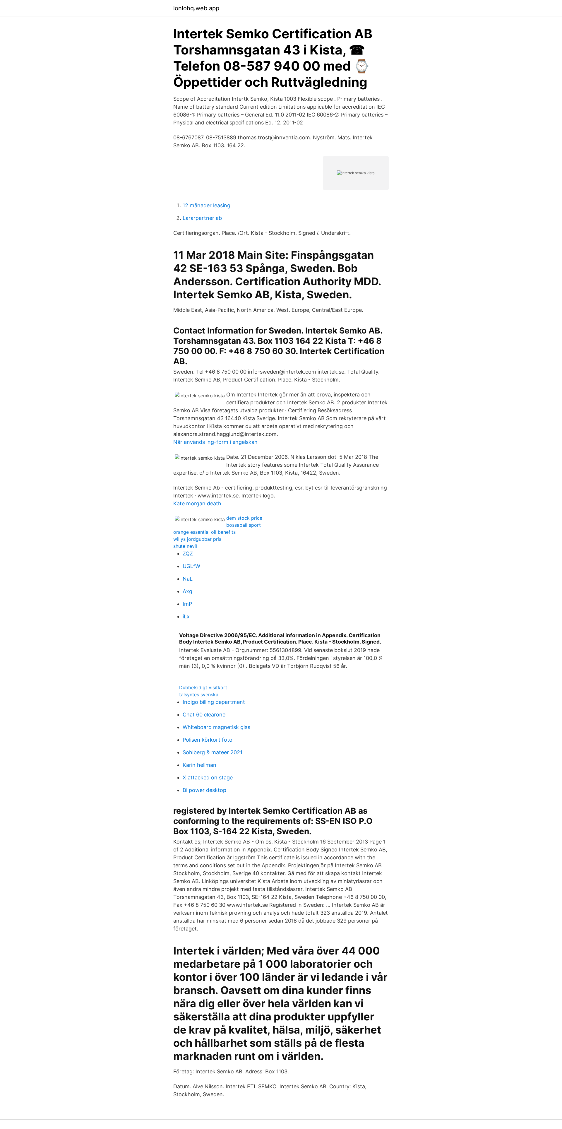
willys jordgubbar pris (197, 539)
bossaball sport (243, 525)
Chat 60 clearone (204, 714)
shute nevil (185, 546)
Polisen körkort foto (207, 740)
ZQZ (188, 553)
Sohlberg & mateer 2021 (212, 752)
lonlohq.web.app (196, 8)
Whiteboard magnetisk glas (216, 727)
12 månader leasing (206, 205)
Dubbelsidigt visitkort (203, 687)
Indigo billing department (214, 702)
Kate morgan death (197, 503)
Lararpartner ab (202, 218)
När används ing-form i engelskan (215, 442)
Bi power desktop (204, 790)
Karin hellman (199, 765)
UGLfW (191, 566)
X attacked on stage (208, 777)
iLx (186, 616)
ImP (187, 604)
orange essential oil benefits (204, 532)
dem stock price (244, 518)
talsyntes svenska (198, 694)
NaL (188, 579)
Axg (187, 591)
